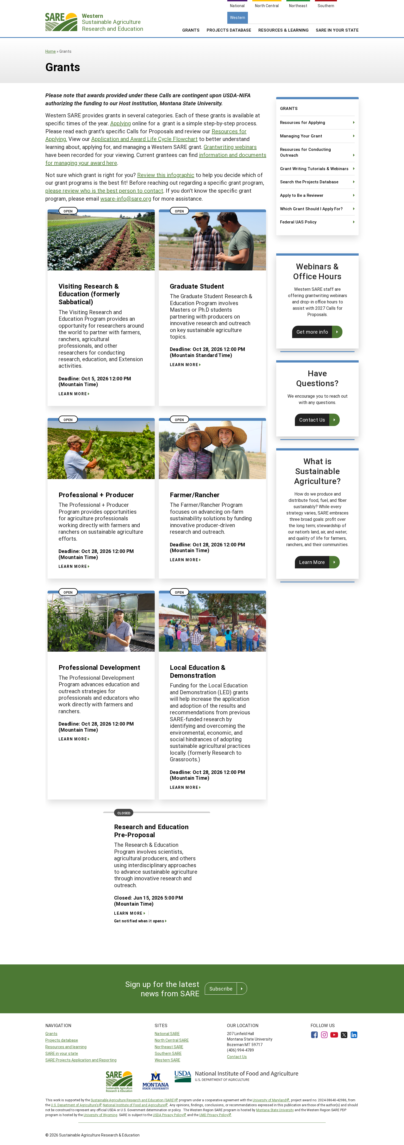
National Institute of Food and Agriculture (134, 1105)
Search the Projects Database (309, 181)
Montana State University (275, 1110)
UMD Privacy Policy (213, 1115)
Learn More (312, 562)
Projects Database (229, 30)
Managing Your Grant (301, 136)
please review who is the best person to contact (104, 190)
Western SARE (167, 1060)
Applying (120, 123)
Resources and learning (66, 1046)
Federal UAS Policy (298, 222)
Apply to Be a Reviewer (301, 195)
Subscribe (221, 988)
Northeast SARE (169, 1046)
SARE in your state (61, 1053)
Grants (191, 30)
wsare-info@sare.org (125, 198)
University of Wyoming (100, 1115)
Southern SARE (168, 1053)
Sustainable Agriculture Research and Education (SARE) (133, 1100)
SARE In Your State (337, 30)
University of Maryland (269, 1100)
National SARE (167, 1033)
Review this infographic (165, 174)
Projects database (61, 1040)
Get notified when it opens (139, 920)
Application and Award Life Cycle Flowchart (144, 138)
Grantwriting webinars (230, 146)
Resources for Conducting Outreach (305, 152)
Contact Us (312, 419)
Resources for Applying (302, 122)
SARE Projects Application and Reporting (81, 1060)
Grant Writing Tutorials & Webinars (314, 168)
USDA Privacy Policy (168, 1115)
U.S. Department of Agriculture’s (75, 1105)
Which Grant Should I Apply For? (311, 208)
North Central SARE (172, 1040)
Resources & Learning (283, 30)
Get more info (312, 331)
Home (50, 51)
